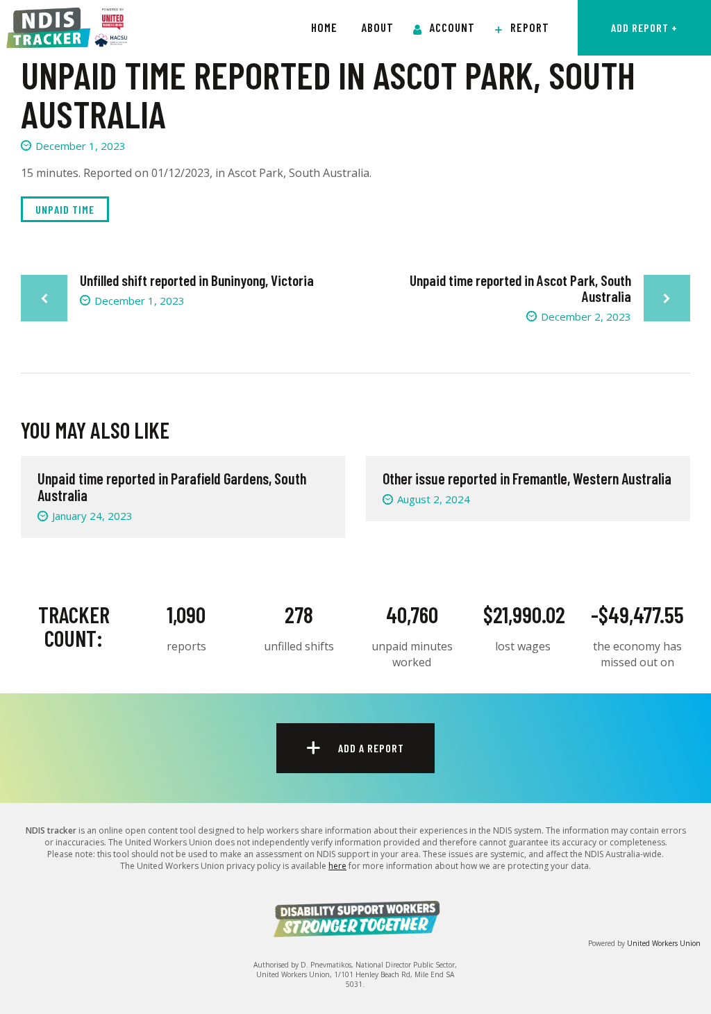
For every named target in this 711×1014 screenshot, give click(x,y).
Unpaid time (64, 209)
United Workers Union (664, 943)
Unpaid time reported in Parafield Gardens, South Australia (171, 486)
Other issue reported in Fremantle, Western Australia (527, 478)
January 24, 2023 (92, 516)
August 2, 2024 (433, 499)
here (337, 866)
